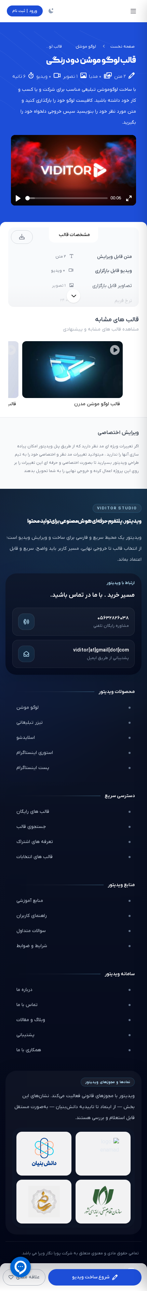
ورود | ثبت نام (24, 11)
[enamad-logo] (103, 1154)
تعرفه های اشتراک (34, 842)
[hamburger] (133, 11)
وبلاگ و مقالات (30, 1020)
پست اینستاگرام (32, 768)
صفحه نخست (122, 46)
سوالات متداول (31, 931)
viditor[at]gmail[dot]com (101, 650)
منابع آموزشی (29, 900)
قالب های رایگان (32, 811)
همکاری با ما (28, 1050)
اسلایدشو (25, 737)
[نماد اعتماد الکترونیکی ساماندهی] (43, 1202)
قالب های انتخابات (34, 857)
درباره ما (24, 989)
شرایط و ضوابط (31, 946)
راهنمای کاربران (31, 916)
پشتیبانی (25, 1035)
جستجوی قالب (31, 826)
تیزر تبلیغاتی (29, 722)
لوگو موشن (86, 46)
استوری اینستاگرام (34, 752)
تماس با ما (27, 1005)
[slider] (66, 198)
